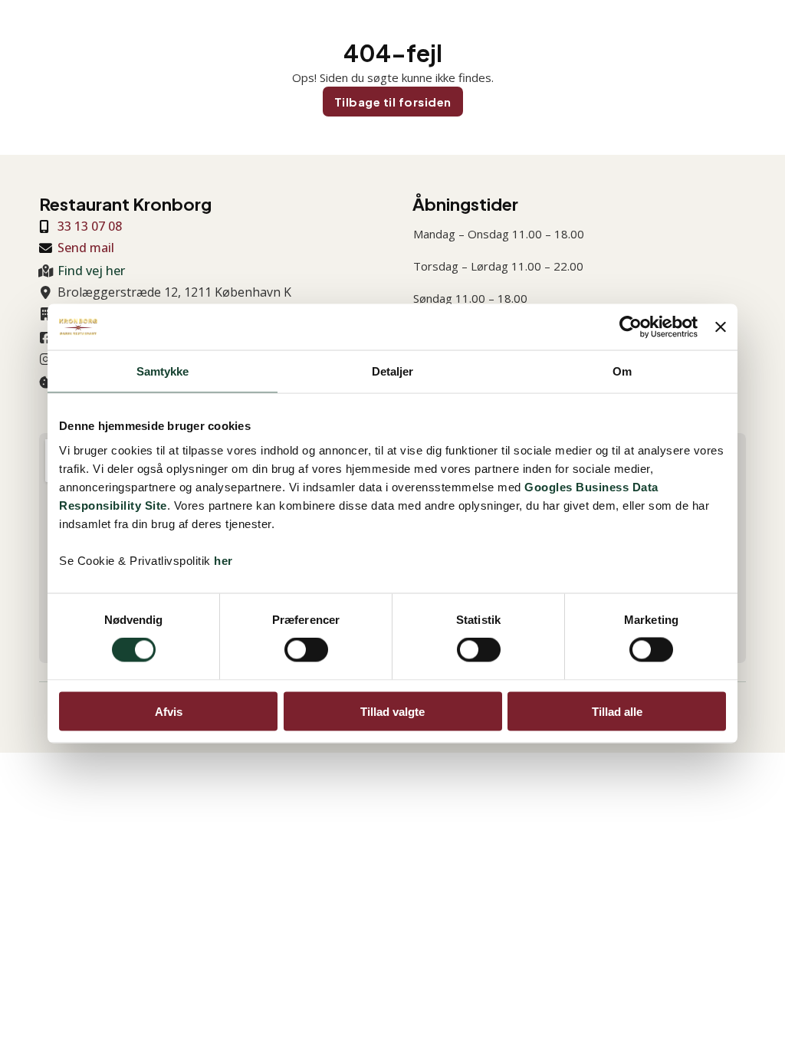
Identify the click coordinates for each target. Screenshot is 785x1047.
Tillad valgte (392, 710)
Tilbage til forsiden (393, 101)
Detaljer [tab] (393, 371)
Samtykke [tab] (162, 371)
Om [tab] (622, 371)
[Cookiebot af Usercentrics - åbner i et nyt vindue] (630, 327)
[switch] (306, 650)
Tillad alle (617, 710)
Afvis (168, 710)
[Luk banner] (720, 327)
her (223, 559)
